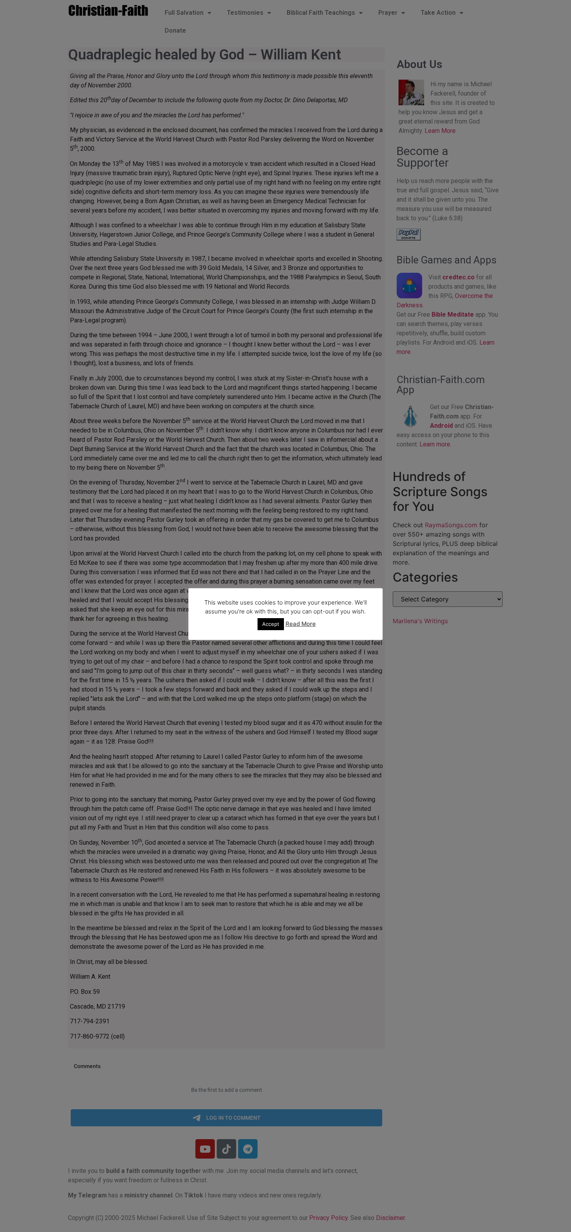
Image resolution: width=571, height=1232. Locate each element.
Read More (301, 623)
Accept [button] (270, 624)
